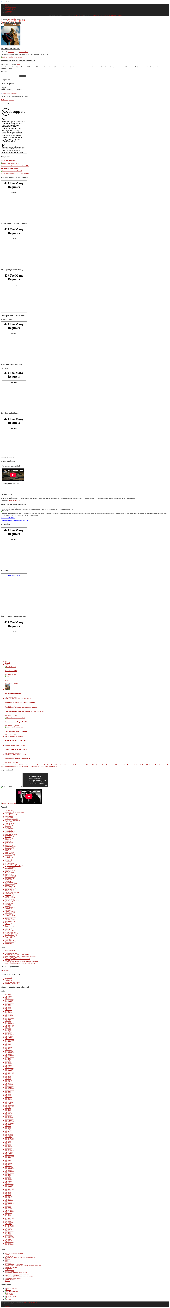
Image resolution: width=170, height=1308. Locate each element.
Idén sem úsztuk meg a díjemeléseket (17, 758)
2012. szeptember (9, 1188)
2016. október (8, 1120)
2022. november (9, 1023)
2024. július (8, 1004)
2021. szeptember (9, 1039)
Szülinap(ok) (8, 915)
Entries (8, 979)
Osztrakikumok (9, 889)
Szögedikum (8, 914)
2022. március (8, 1032)
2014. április (8, 1162)
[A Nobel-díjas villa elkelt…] (7, 689)
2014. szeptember (9, 1155)
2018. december (9, 1084)
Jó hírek (7, 849)
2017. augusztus (9, 1106)
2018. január (8, 1099)
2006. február (8, 1232)
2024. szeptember (9, 1003)
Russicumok (8, 902)
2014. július (8, 1157)
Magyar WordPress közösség (12, 982)
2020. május (8, 1061)
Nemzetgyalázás (9, 875)
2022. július (8, 1028)
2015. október (8, 1137)
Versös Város (8, 937)
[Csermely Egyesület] (11, 1288)
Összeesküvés (8, 888)
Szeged (7, 906)
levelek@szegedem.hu (30, 1302)
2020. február (8, 1065)
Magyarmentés (9, 870)
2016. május (8, 1127)
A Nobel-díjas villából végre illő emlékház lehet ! (17, 959)
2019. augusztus (9, 1073)
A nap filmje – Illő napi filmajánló (13, 812)
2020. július (8, 1058)
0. (5, 1246)
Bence (71, 15)
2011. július (8, 1204)
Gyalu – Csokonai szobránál (12, 957)
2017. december (9, 1101)
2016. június (8, 1126)
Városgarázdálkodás (10, 933)
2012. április (8, 1195)
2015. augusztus (9, 1139)
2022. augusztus (9, 1026)
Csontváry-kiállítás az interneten (15, 740)
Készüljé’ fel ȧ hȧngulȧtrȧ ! (12, 1267)
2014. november (9, 1152)
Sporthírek (7, 903)
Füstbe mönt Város (10, 834)
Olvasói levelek (9, 882)
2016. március (8, 1130)
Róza (75, 15)
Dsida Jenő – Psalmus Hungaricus (14, 1253)
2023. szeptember (9, 1017)
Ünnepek (7, 928)
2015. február (8, 1148)
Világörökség (8, 940)
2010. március (8, 1213)
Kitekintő (7, 859)
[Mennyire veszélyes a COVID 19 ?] (15, 727)
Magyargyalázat (9, 868)
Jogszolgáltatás (9, 852)
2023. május (8, 1021)
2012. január (8, 1199)
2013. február (8, 1181)
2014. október (8, 1153)
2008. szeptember (9, 1217)
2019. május (8, 1077)
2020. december (9, 1051)
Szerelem (7, 908)
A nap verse (8, 816)
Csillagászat (8, 827)
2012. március (8, 1196)
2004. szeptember (9, 1237)
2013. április (8, 1178)
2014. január (8, 1166)
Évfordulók (11, 52)
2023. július (8, 1019)
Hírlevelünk (8, 12)
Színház (7, 910)
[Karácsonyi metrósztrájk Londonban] (11, 57)
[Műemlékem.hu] (10, 1293)
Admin (18, 64)
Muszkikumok (8, 873)
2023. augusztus (9, 1018)
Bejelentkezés (8, 978)
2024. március (8, 1010)
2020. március (8, 1063)
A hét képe (7, 810)
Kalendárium (8, 855)
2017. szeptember (9, 1105)
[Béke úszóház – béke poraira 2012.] (15, 718)
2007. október (8, 1224)
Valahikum (7, 929)
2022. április (8, 1030)
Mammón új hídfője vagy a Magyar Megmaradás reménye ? (20, 963)
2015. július (8, 1141)
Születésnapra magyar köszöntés (113, 15)
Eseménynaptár (9, 8)
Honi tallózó (8, 844)
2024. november (9, 1000)
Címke (6, 664)
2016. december (9, 1117)
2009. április (8, 1215)
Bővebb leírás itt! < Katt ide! (8, 518)
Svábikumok (8, 904)
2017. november (9, 1102)
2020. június (8, 1059)
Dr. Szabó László (23, 52)
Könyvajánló (8, 861)
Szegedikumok (9, 907)
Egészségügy (8, 828)
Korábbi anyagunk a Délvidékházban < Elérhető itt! (14, 520)
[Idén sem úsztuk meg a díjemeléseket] (15, 754)
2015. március (8, 1146)
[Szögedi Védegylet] (10, 1298)
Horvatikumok (8, 845)
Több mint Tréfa (9, 919)
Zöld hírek (7, 943)
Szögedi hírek (8, 913)
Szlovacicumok (9, 911)
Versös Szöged (9, 936)
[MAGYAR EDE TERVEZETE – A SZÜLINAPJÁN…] (19, 698)
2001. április (8, 1243)
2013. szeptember (9, 1171)
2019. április (8, 1079)
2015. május (8, 1144)
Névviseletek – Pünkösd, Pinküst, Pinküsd (16, 1272)
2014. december (9, 1150)
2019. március (8, 1080)
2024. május (8, 1007)
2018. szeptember (9, 1088)
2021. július (8, 1041)
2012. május (8, 1193)
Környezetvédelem (10, 864)
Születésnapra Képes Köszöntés (13, 1278)
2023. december (9, 1014)
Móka (6, 871)
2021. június (8, 1043)
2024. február (8, 1011)
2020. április (8, 1062)
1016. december (9, 1244)
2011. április (8, 1207)
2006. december (9, 1231)
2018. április (8, 1095)
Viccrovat (7, 939)
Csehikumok (8, 826)
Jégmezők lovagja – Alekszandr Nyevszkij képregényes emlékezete (23, 1265)
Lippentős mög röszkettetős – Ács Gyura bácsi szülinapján (24, 711)
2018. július (8, 1091)
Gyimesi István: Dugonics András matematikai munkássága (20, 1257)
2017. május (8, 1110)
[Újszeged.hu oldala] (8, 1299)
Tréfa (6, 925)
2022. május (8, 1029)
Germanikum (8, 835)
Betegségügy (8, 823)
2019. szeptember (9, 1072)
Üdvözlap (7, 5)
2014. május (8, 1160)
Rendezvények (9, 896)
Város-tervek (8, 931)
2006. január (8, 1233)
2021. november (9, 1036)
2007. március (8, 1229)
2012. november (9, 1185)
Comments (9, 980)
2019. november (9, 1069)
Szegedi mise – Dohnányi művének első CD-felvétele (19, 1277)
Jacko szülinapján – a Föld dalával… (14, 1264)
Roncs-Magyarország (10, 900)
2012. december (9, 1184)
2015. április (8, 1145)
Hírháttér (7, 841)
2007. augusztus (9, 1226)
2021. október (8, 1037)
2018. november (9, 1086)
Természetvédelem (10, 917)
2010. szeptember (9, 1211)
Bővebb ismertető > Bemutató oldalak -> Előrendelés (15, 166)
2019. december (9, 1068)
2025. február (8, 996)
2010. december (9, 1210)
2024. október (8, 1001)
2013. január (8, 1182)
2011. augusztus (9, 1203)
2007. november (9, 1222)
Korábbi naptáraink (7, 100)
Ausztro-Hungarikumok (11, 819)
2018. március (8, 1097)
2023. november (9, 1015)
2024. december (9, 999)
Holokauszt (8, 842)
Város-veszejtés (9, 932)
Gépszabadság (9, 1256)
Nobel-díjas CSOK (10, 960)
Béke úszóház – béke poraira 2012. (16, 722)
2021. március (8, 1047)
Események (8, 830)
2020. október (8, 1054)
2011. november (9, 1200)
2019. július (8, 1075)
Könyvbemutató (9, 863)
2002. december (9, 1242)
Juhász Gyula (8, 853)
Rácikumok (8, 893)
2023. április (8, 1022)
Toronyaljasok (8, 921)
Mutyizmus (7, 874)
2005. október (8, 1235)
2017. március (8, 1113)
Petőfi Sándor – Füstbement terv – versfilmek (17, 1274)
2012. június (8, 1192)
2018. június (8, 1092)
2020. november (9, 1052)
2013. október (8, 1170)
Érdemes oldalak (9, 1254)
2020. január (8, 1066)
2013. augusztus (9, 1173)
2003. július (8, 1239)
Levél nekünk (8, 11)
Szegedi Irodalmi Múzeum (12, 1275)
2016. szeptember (9, 1121)
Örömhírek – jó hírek (10, 7)
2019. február (8, 1081)
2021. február (8, 1048)
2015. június (8, 1142)
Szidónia (80, 15)
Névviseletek (8, 878)
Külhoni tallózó (9, 867)
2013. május (8, 1177)
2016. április (8, 1128)
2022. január (8, 1033)
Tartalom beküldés (10, 1279)
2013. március (8, 1179)
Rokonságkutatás (9, 897)
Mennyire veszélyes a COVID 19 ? (16, 731)
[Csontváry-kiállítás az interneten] (14, 736)
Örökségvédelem (9, 884)
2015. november (9, 1135)
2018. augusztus (9, 1090)
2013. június (8, 1175)
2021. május (8, 1044)
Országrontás (8, 886)
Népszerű (7, 663)
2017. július (8, 1108)
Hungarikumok (9, 846)
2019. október (8, 1070)
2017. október (8, 1104)
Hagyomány (8, 837)
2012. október (8, 1186)
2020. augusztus (9, 1057)
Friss (6, 661)
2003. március (8, 1240)
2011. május (8, 1206)
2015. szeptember (9, 1138)
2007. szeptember (9, 1225)
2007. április (8, 1228)
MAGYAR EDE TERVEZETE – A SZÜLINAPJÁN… (20, 702)
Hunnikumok (8, 848)
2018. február (8, 1098)
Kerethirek (7, 856)
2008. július (8, 1220)
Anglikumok (8, 817)
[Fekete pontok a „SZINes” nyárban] (15, 745)
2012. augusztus (9, 1189)
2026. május (8, 994)
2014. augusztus (9, 1156)
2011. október (8, 1202)
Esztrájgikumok (9, 831)
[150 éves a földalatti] (10, 45)
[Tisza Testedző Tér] (10, 667)
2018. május (8, 1094)
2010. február (8, 1214)
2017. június (8, 1109)
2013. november (9, 1168)
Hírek (10, 64)
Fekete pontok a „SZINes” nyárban (16, 749)
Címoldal (7, 4)
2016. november (9, 1119)
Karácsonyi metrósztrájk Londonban (18, 61)
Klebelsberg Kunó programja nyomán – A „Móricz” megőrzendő (21, 961)
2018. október (8, 1087)
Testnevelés (8, 918)
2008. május (8, 1221)
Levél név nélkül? (9, 1270)
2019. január (8, 1083)
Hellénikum (8, 838)
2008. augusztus (9, 1218)
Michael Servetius (9, 1271)
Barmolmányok (9, 821)
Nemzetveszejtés (9, 877)
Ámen (7, 680)
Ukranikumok (8, 926)
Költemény (7, 860)
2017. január (8, 1116)
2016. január (8, 1133)
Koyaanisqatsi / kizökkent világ (13, 866)
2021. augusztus (9, 1040)
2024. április (8, 1008)
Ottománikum (8, 890)
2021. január (8, 1050)
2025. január (8, 997)
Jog (6, 850)
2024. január (8, 1012)
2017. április (8, 1112)
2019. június (8, 1076)
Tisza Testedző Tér (11, 671)
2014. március (8, 1163)
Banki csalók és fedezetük (12, 820)
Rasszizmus (8, 895)
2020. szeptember (9, 1055)
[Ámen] (7, 676)
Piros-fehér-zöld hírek (10, 892)
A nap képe (8, 813)
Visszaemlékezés (9, 942)
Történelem (8, 922)
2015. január (8, 1149)
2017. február (8, 1115)
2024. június (8, 1005)
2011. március (8, 1208)
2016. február (8, 1131)
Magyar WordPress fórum (11, 983)
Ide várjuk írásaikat (10, 9)
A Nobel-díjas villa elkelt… (13, 693)
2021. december (9, 1034)
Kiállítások (7, 857)
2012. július (8, 1191)
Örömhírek (7, 885)
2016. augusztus (9, 1123)
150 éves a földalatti (10, 48)
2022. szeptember (9, 1025)
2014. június (8, 1159)
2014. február (8, 1164)
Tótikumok (7, 924)
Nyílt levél (7, 879)
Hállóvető (7, 1259)
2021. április (8, 1046)
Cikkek (6, 824)
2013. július (8, 1174)
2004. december (9, 1236)
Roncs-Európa (8, 899)
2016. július (8, 1124)
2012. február (8, 1197)
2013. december (9, 1167)
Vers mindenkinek (9, 935)
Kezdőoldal (13, 19)
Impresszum (8, 1263)
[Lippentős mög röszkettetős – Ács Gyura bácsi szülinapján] (21, 707)
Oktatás (7, 881)
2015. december (9, 1134)
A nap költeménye (9, 815)
